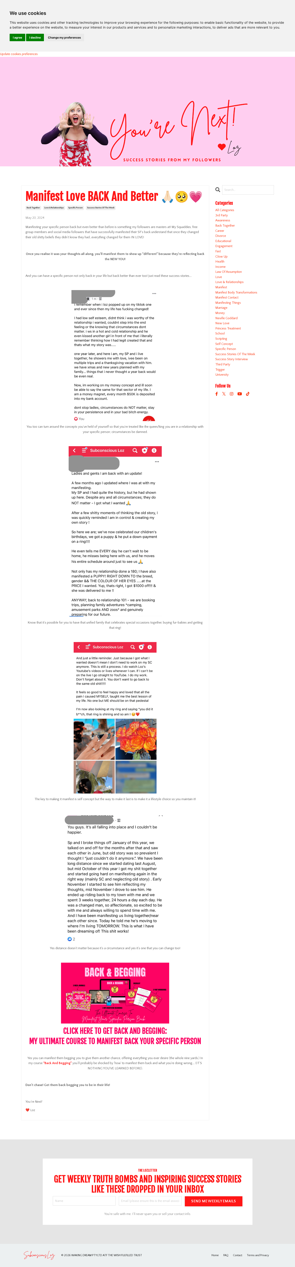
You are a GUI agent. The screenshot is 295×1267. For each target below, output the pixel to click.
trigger (220, 369)
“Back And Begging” (57, 1063)
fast (218, 251)
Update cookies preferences (19, 54)
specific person (75, 208)
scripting (221, 339)
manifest (221, 287)
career (219, 231)
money (220, 313)
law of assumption (228, 272)
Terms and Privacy (258, 1255)
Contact (237, 1255)
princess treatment (228, 328)
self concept (224, 344)
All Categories (224, 210)
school (220, 333)
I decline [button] (35, 37)
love (218, 277)
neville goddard (226, 318)
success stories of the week (100, 208)
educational (223, 241)
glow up (221, 256)
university (222, 374)
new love (222, 323)
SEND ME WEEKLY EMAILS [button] (213, 1201)
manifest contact (226, 297)
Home (215, 1255)
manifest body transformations (236, 292)
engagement (223, 246)
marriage (221, 308)
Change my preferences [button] (64, 37)
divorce (220, 236)
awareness (222, 220)
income (220, 267)
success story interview (231, 359)
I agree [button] (17, 37)
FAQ (225, 1255)
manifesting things (228, 303)
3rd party (221, 215)
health (219, 261)
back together (33, 208)
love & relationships (54, 208)
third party (222, 364)
